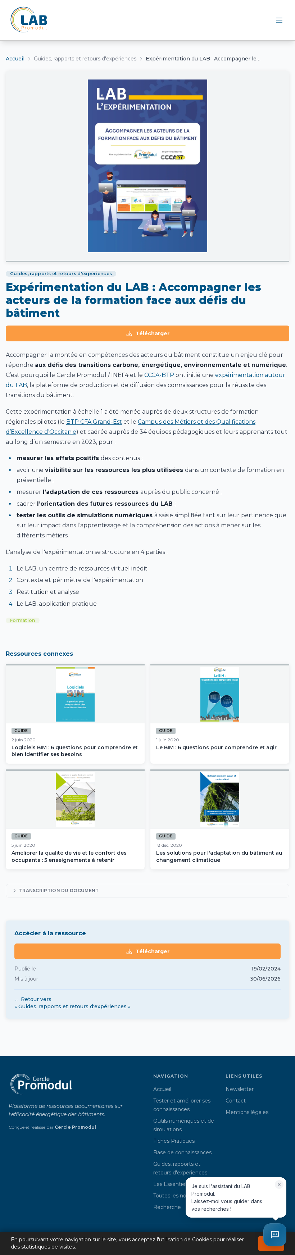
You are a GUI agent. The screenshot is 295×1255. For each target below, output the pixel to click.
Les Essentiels (171, 1184)
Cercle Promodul (75, 1127)
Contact (236, 1100)
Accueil (15, 58)
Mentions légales (247, 1112)
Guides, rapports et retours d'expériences (85, 58)
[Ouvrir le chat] (274, 1234)
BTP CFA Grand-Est (94, 421)
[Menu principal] (279, 20)
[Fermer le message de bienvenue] (279, 1184)
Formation (22, 620)
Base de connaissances (182, 1152)
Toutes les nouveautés (181, 1195)
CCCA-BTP (159, 375)
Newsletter (240, 1089)
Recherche (167, 1207)
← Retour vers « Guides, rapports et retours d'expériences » (72, 1003)
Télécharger (152, 333)
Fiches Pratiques (174, 1141)
